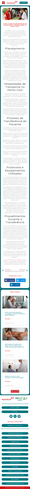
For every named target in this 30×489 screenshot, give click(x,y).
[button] (3, 2)
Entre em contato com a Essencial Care (14, 259)
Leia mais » (8, 318)
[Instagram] (15, 416)
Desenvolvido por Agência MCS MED (15, 487)
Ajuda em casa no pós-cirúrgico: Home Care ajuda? (14, 377)
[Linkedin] (19, 416)
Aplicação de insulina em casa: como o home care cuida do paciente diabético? (14, 346)
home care (24, 127)
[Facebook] (11, 416)
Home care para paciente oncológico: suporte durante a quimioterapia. (15, 314)
